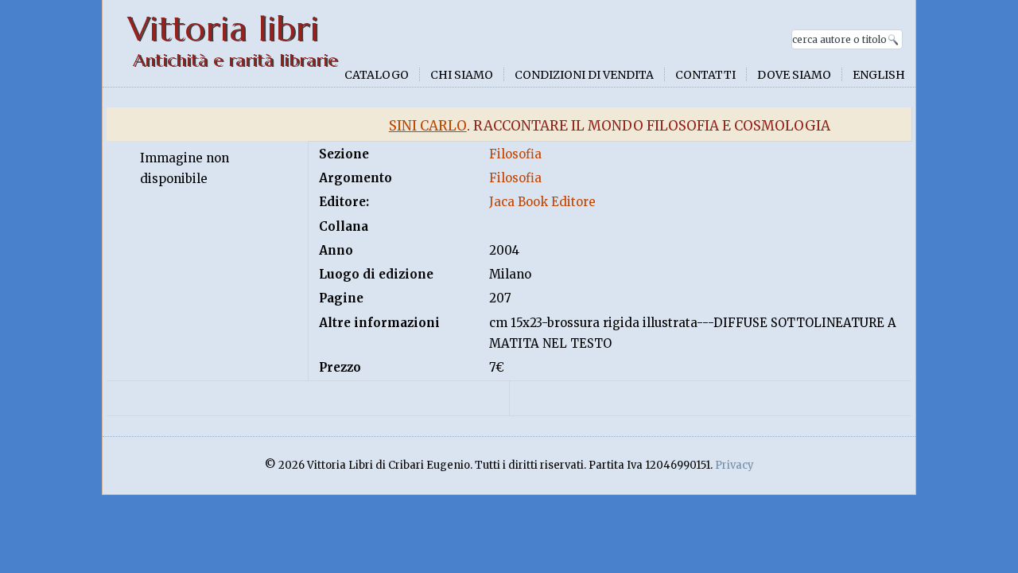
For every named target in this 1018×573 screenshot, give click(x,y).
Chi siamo (461, 75)
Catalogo (376, 75)
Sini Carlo (428, 125)
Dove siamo (794, 75)
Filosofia (515, 154)
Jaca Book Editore (542, 201)
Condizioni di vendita (584, 75)
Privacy (734, 465)
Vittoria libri (223, 29)
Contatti (705, 75)
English (879, 75)
